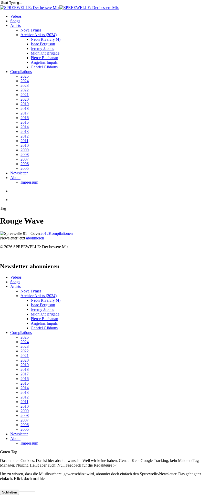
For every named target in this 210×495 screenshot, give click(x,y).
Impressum (29, 443)
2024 (24, 342)
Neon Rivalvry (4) (45, 300)
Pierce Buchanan (44, 319)
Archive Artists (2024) (38, 295)
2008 (24, 415)
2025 (24, 337)
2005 (24, 429)
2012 (44, 233)
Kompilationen (61, 233)
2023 (24, 346)
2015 (24, 383)
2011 (24, 401)
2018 (24, 369)
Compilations (21, 332)
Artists (15, 286)
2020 (24, 360)
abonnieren (35, 238)
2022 (24, 351)
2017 (24, 374)
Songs (15, 282)
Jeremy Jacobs (42, 309)
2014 (24, 388)
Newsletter (19, 434)
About (15, 438)
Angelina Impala (44, 323)
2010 (24, 406)
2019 (24, 365)
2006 (24, 425)
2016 (24, 378)
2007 (24, 420)
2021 (24, 355)
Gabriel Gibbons (44, 328)
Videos (16, 277)
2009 (24, 411)
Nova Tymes (30, 291)
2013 (24, 392)
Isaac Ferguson (43, 305)
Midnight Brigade (45, 314)
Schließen (9, 492)
